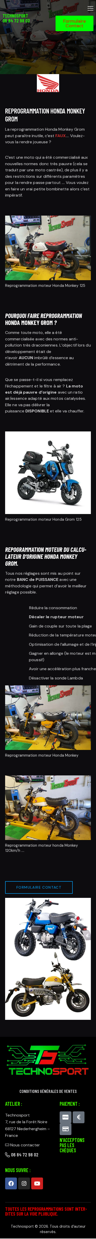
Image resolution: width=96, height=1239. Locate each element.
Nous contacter (25, 1145)
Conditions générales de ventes (48, 1091)
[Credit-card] (65, 1129)
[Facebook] (11, 1183)
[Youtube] (37, 1183)
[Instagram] (24, 1183)
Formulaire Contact (38, 887)
